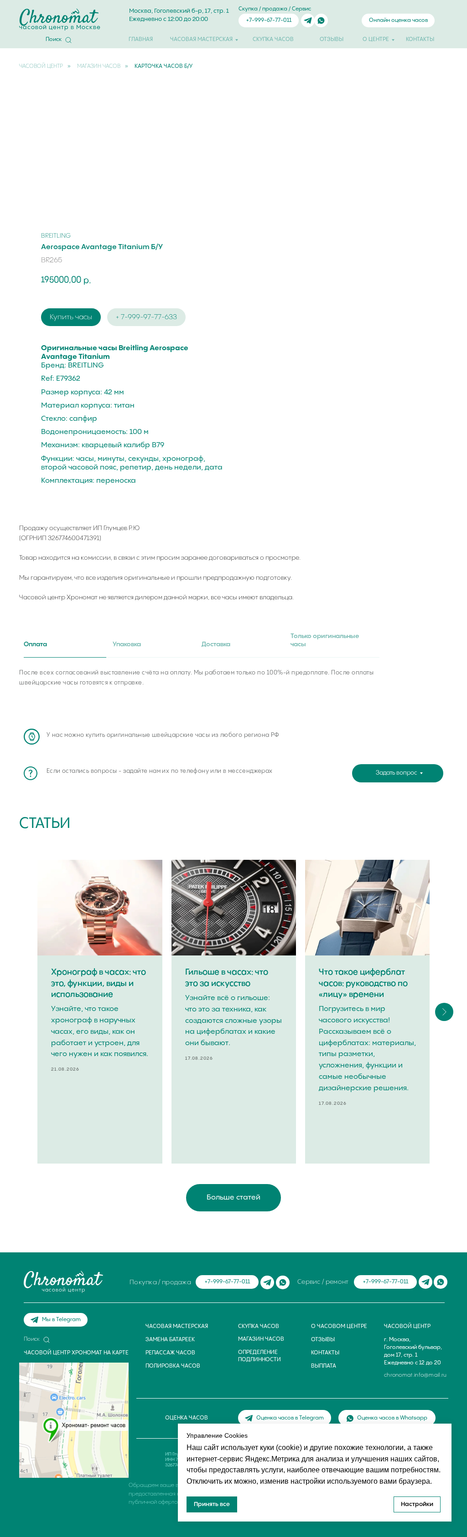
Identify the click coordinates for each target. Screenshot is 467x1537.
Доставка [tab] (216, 644)
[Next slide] (444, 1012)
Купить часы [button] (71, 317)
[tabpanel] (233, 691)
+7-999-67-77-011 (268, 20)
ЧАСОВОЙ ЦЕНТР (41, 66)
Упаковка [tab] (127, 644)
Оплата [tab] (35, 644)
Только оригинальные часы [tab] (325, 640)
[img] (308, 20)
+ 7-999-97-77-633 (146, 317)
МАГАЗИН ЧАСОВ (98, 66)
